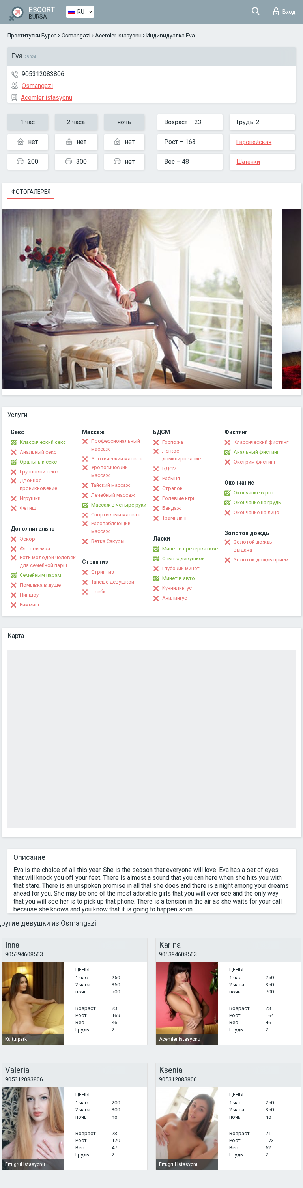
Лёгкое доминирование (181, 455)
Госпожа (172, 442)
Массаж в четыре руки (118, 505)
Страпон (172, 488)
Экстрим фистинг (255, 462)
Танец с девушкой (112, 582)
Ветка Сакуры (108, 541)
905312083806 (43, 74)
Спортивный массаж (116, 515)
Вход (289, 12)
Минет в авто (178, 578)
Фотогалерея (30, 192)
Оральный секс (38, 462)
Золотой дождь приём (261, 560)
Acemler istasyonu (118, 35)
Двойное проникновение (38, 484)
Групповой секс (39, 472)
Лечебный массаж (113, 495)
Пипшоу (29, 595)
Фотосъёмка (35, 549)
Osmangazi (76, 35)
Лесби (98, 592)
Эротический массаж (117, 459)
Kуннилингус (177, 588)
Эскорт (28, 539)
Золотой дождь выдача (253, 546)
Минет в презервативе (190, 549)
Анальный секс (38, 452)
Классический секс (43, 442)
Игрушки (30, 498)
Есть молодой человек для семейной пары (48, 561)
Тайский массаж (110, 485)
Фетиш (28, 508)
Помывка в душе (40, 585)
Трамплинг (174, 518)
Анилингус (174, 598)
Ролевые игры (179, 498)
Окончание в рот (254, 493)
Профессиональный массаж (115, 445)
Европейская (253, 142)
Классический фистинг (261, 442)
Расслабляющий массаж (111, 527)
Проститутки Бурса (32, 35)
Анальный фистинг (256, 452)
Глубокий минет (181, 568)
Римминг (30, 605)
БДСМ (169, 468)
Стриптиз (102, 572)
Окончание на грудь (257, 502)
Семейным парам (40, 575)
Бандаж (171, 508)
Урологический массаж (109, 471)
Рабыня (171, 478)
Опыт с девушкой (183, 558)
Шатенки (248, 161)
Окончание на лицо (256, 512)
